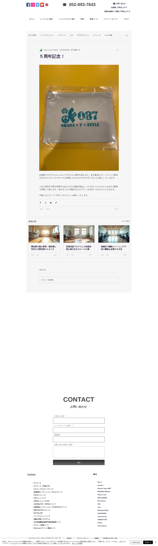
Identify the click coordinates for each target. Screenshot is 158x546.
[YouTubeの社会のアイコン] (42, 5)
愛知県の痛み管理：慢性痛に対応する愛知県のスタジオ (43, 248)
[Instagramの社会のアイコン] (33, 5)
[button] (127, 35)
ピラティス (62, 35)
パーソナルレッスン (47, 35)
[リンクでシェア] (56, 203)
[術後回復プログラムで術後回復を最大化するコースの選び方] (79, 234)
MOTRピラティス (83, 35)
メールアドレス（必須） (63, 425)
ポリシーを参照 (77, 543)
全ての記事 (32, 35)
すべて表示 (126, 221)
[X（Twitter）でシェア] (45, 203)
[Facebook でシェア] (40, 203)
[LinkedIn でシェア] (51, 203)
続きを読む (108, 35)
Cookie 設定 (136, 542)
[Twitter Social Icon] (37, 5)
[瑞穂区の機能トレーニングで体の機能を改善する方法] (113, 234)
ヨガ (71, 35)
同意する (148, 542)
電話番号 (57, 435)
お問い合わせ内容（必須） (63, 444)
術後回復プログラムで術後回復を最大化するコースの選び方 (78, 248)
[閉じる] (155, 542)
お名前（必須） (59, 416)
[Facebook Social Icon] (28, 5)
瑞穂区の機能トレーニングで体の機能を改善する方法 (113, 248)
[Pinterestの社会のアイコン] (47, 5)
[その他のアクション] (117, 50)
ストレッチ (96, 35)
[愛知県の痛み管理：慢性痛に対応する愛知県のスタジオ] (44, 234)
